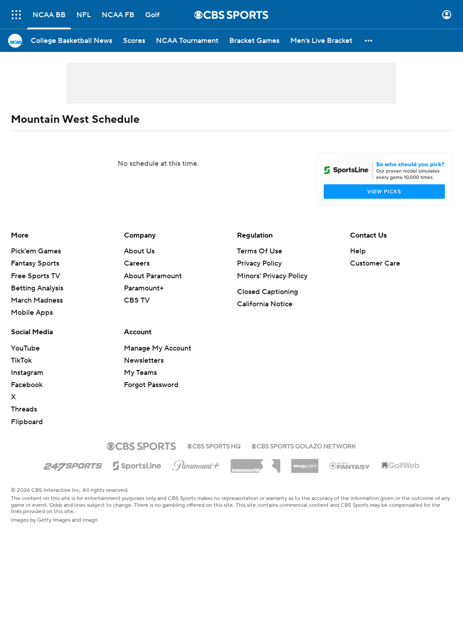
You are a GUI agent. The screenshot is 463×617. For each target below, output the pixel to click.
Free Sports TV (35, 275)
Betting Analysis (37, 288)
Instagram (27, 372)
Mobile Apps (32, 312)
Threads (24, 409)
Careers (137, 263)
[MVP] (304, 462)
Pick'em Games (36, 251)
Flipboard (27, 421)
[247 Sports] (72, 464)
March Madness (37, 300)
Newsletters (144, 360)
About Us (139, 251)
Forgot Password (151, 384)
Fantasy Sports (35, 263)
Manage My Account (157, 348)
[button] (16, 14)
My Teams (140, 372)
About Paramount (153, 275)
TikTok (21, 360)
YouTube (25, 348)
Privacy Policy (259, 263)
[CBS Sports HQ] (214, 445)
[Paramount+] (196, 463)
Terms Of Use (259, 251)
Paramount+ (144, 288)
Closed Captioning (267, 291)
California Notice (265, 303)
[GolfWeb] (401, 465)
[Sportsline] (137, 464)
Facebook (27, 384)
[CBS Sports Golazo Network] (303, 445)
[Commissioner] (255, 462)
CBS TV (137, 300)
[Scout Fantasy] (350, 465)
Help (358, 251)
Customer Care (375, 263)
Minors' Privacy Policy (272, 275)
